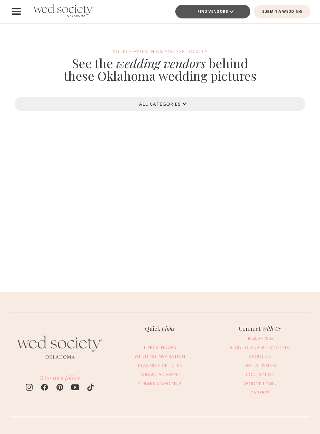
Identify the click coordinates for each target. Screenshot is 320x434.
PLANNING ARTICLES (160, 365)
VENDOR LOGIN (260, 383)
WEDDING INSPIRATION (160, 356)
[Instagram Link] (29, 388)
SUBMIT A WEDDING (282, 11)
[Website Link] (60, 361)
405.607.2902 (260, 338)
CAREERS (260, 393)
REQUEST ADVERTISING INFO (260, 347)
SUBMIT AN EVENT (160, 374)
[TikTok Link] (90, 388)
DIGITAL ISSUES (259, 365)
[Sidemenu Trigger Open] (16, 11)
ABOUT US (260, 356)
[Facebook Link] (44, 388)
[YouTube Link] (75, 388)
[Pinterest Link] (60, 388)
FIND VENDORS (213, 11)
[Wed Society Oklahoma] (63, 11)
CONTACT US (260, 374)
